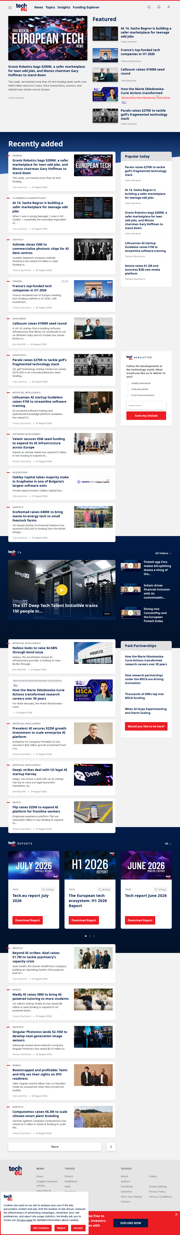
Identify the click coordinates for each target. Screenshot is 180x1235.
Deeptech (17, 239)
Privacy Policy (157, 1191)
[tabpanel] (33, 890)
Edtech (16, 989)
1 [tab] (85, 936)
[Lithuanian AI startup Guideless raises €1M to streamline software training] (93, 402)
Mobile (16, 1065)
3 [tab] (94, 936)
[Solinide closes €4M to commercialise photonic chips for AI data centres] (93, 249)
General (17, 155)
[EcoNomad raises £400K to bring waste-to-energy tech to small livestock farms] (93, 517)
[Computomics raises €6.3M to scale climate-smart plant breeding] (93, 1117)
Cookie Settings (158, 1186)
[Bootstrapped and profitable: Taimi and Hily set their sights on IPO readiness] (93, 1075)
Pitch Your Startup (131, 1196)
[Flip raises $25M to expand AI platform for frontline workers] (93, 812)
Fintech (69, 1176)
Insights (63, 7)
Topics (50, 7)
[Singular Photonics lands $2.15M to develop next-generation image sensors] (93, 1037)
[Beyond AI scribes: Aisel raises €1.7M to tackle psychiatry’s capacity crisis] (93, 958)
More (55, 1147)
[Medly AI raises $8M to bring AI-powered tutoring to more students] (93, 999)
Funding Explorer (86, 7)
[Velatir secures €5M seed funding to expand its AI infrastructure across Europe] (93, 444)
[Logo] (23, 7)
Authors (125, 1181)
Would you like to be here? (146, 726)
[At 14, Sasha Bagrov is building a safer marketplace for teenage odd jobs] (105, 34)
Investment (19, 318)
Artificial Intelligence (26, 392)
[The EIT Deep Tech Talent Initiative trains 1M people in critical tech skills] (61, 590)
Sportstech (19, 355)
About (124, 1176)
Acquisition (19, 472)
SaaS (67, 1186)
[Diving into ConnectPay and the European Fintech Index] (130, 613)
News (38, 7)
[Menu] (10, 8)
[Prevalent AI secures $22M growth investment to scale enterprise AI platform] (93, 733)
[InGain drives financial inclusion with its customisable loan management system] (130, 589)
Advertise (126, 1191)
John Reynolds (128, 80)
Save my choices (146, 416)
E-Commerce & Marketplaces (29, 198)
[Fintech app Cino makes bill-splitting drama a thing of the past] (130, 566)
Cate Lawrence (16, 98)
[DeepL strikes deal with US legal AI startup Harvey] (93, 775)
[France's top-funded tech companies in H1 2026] (105, 55)
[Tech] (33, 868)
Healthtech (71, 1181)
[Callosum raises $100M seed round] (105, 75)
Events (153, 1176)
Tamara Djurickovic (131, 61)
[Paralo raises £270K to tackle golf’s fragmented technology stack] (105, 116)
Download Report (27, 920)
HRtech (16, 802)
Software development (26, 434)
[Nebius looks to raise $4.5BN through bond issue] (93, 653)
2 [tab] (90, 936)
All (167, 843)
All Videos (162, 553)
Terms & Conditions (160, 1196)
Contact (125, 1201)
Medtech (17, 948)
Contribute (127, 1186)
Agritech (17, 507)
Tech (15, 889)
